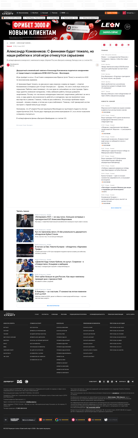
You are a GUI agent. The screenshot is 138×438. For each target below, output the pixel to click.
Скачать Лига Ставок (90, 350)
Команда (55, 314)
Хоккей (9, 46)
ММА (5, 346)
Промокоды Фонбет (63, 340)
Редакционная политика (78, 314)
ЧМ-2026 (6, 356)
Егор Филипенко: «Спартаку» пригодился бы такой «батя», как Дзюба (115, 77)
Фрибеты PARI (61, 359)
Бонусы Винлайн (62, 327)
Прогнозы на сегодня (117, 323)
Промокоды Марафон (64, 353)
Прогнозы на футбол (117, 327)
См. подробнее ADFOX (93, 407)
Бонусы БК (60, 323)
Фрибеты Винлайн (62, 366)
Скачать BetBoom (89, 333)
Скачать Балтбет (88, 356)
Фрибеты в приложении (38, 330)
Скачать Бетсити (89, 346)
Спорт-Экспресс (28, 125)
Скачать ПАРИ (87, 327)
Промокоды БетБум (63, 350)
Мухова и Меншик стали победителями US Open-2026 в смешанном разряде (116, 95)
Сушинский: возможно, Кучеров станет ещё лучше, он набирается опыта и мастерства (115, 141)
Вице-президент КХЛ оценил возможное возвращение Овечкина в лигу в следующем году (115, 120)
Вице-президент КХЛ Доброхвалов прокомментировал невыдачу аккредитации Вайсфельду (113, 160)
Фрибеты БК (60, 356)
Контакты (45, 314)
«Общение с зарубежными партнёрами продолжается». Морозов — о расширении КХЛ (116, 129)
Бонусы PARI (61, 333)
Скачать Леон (87, 343)
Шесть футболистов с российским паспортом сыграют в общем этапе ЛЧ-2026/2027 (113, 86)
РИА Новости (121, 397)
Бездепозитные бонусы (38, 333)
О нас (37, 314)
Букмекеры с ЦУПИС (36, 353)
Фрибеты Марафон (63, 372)
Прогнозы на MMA (116, 340)
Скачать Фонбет (88, 337)
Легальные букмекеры (37, 346)
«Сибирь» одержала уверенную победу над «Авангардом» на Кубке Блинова (115, 169)
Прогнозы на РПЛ (115, 343)
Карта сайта (130, 314)
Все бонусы (34, 327)
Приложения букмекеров (91, 323)
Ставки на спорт (35, 323)
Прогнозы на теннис (117, 333)
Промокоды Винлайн (64, 346)
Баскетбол (7, 353)
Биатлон (6, 340)
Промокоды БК (62, 337)
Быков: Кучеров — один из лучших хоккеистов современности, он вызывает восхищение (115, 178)
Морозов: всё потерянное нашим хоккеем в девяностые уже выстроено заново (115, 109)
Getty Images (112, 397)
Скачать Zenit (88, 353)
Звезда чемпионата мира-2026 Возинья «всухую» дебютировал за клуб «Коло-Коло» (115, 69)
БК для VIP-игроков (36, 350)
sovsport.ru (115, 393)
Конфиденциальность (97, 314)
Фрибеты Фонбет (62, 363)
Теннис (6, 333)
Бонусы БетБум (62, 330)
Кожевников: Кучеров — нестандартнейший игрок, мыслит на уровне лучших (114, 199)
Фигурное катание (10, 337)
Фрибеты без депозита (37, 337)
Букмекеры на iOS (36, 359)
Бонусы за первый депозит (39, 340)
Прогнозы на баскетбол (118, 337)
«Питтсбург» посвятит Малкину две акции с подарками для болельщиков (116, 188)
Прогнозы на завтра (117, 350)
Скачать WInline (88, 330)
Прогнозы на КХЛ (115, 346)
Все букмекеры (35, 343)
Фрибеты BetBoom (63, 369)
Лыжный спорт (9, 350)
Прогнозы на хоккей (117, 330)
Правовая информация (115, 314)
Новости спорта (9, 323)
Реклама (64, 314)
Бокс (5, 343)
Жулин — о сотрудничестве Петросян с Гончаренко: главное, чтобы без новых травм (114, 59)
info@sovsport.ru (31, 402)
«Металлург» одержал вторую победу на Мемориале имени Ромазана (115, 152)
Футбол (6, 327)
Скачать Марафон (89, 340)
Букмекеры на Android (37, 356)
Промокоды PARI (62, 343)
